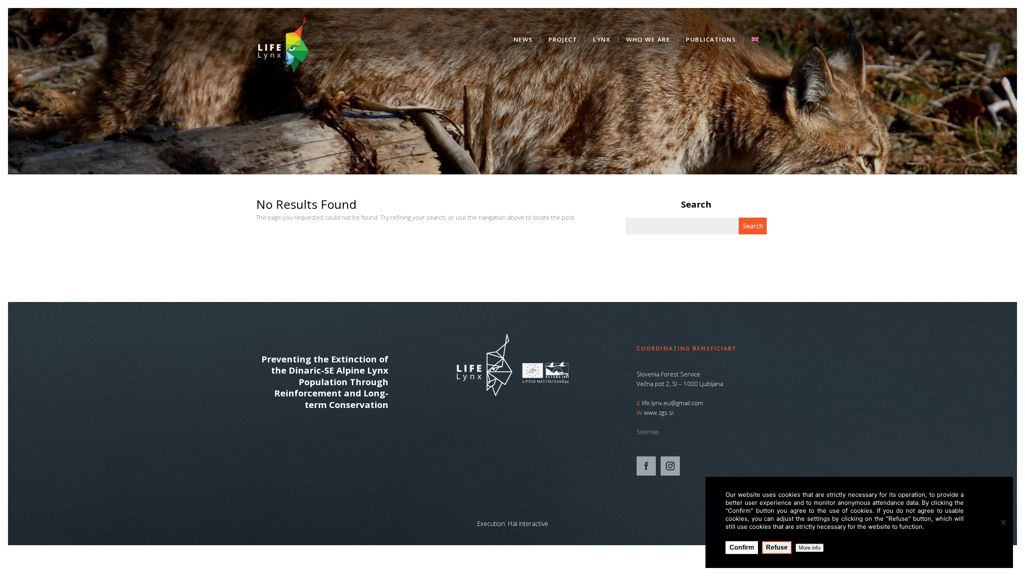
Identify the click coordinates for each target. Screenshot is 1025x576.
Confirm (742, 547)
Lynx (601, 39)
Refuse (777, 547)
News (523, 39)
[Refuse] (1003, 522)
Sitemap (648, 432)
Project (563, 39)
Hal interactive (528, 523)
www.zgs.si (658, 412)
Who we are (648, 39)
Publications (711, 39)
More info (809, 548)
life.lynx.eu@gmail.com (672, 403)
